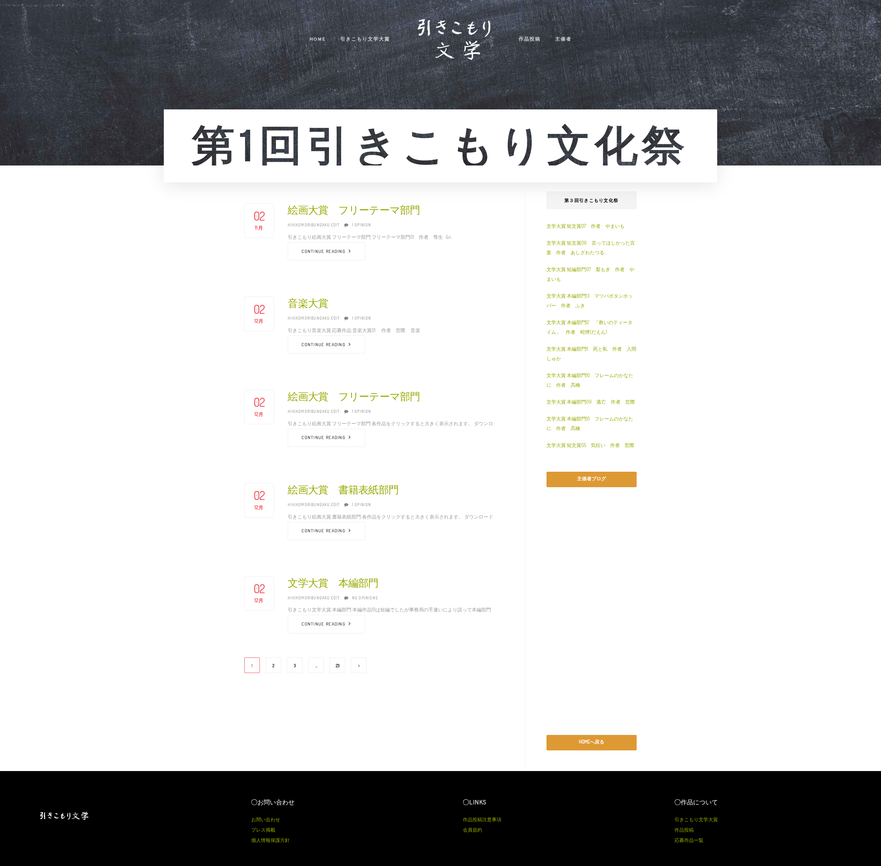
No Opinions (365, 597)
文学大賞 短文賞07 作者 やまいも (585, 226)
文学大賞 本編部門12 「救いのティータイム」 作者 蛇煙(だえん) (589, 327)
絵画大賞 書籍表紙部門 (343, 490)
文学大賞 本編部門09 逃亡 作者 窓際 (590, 402)
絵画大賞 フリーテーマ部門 (354, 211)
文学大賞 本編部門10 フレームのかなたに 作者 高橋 (589, 380)
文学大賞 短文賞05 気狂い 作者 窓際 (590, 445)
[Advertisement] (591, 611)
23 (337, 665)
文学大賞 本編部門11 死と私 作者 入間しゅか (591, 353)
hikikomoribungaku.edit (314, 224)
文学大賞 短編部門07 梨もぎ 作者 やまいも (590, 274)
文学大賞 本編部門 (333, 584)
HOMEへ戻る (591, 742)
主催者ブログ (591, 478)
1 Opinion (361, 224)
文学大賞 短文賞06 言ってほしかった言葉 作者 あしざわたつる (590, 247)
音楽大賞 (308, 304)
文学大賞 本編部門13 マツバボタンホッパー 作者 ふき (589, 300)
